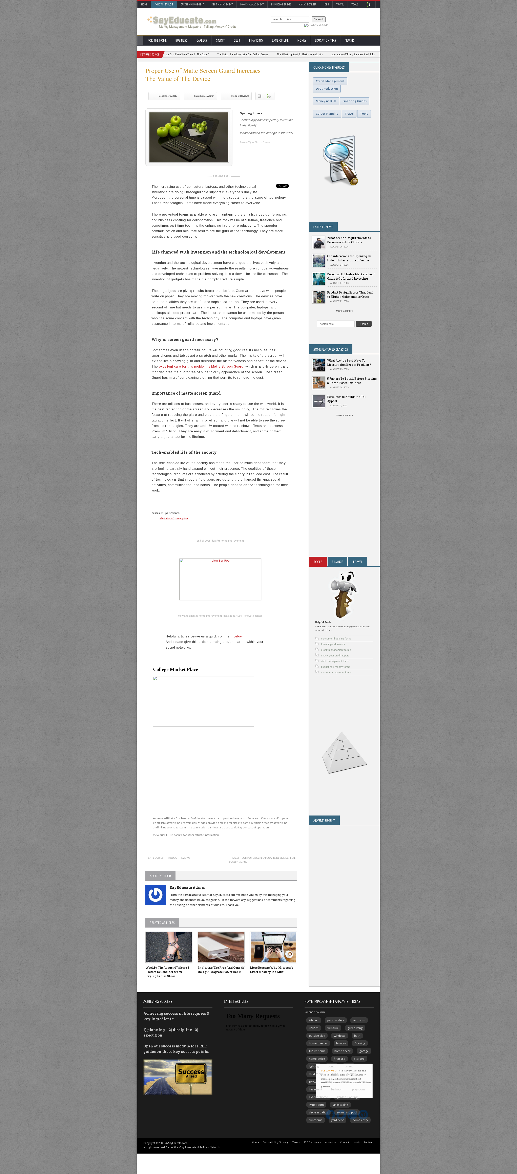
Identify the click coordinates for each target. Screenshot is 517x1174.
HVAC (312, 1082)
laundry (341, 1043)
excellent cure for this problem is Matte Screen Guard (201, 366)
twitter (251, 149)
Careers (202, 40)
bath (357, 1036)
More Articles (344, 310)
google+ (171, 502)
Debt (237, 40)
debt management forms (335, 661)
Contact (344, 1142)
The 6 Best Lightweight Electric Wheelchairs (242, 54)
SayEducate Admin (204, 96)
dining (349, 1066)
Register (369, 1142)
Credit (220, 40)
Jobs (326, 4)
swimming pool (347, 1112)
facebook (259, 149)
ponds (332, 1066)
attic (335, 1074)
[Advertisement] (344, 508)
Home (144, 4)
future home (317, 1051)
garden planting (347, 1097)
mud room (316, 1074)
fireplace (339, 1059)
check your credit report (335, 655)
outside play (317, 1036)
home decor (342, 1051)
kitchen (313, 1020)
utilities (313, 1028)
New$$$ (350, 40)
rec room (359, 1020)
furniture (333, 1028)
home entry (360, 1120)
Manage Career (307, 4)
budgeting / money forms (335, 666)
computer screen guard (258, 858)
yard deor (337, 1120)
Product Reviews (240, 96)
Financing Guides (281, 4)
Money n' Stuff (326, 101)
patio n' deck (335, 1020)
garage (364, 1051)
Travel (340, 4)
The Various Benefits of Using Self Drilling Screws (185, 54)
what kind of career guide (174, 518)
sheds (363, 1082)
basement (315, 1089)
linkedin (243, 149)
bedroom (337, 1089)
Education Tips (325, 40)
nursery (345, 1082)
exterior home (318, 1097)
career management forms (336, 672)
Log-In (356, 1142)
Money (301, 40)
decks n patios (318, 1112)
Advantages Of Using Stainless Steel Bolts (295, 54)
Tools (354, 4)
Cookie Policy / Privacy (275, 1142)
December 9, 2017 (168, 96)
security (352, 1074)
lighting (314, 1066)
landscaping (340, 1105)
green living (355, 1028)
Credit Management (192, 4)
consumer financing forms (336, 638)
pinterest (267, 149)
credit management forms (336, 649)
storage (359, 1059)
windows (339, 1036)
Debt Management (222, 4)
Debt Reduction (327, 88)
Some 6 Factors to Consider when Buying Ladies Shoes (167, 972)
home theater (318, 1043)
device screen (285, 858)
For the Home (157, 40)
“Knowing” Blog (164, 4)
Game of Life (280, 40)
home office (317, 1059)
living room (316, 1105)
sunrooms (315, 1120)
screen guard (238, 861)
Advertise (330, 1142)
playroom (358, 1089)
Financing (256, 40)
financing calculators (333, 644)
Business (181, 40)
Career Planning (327, 113)
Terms (296, 1142)
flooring (360, 1043)
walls (328, 1082)
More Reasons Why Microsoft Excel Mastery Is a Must (352, 54)
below (237, 636)
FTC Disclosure (173, 835)
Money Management (252, 4)
